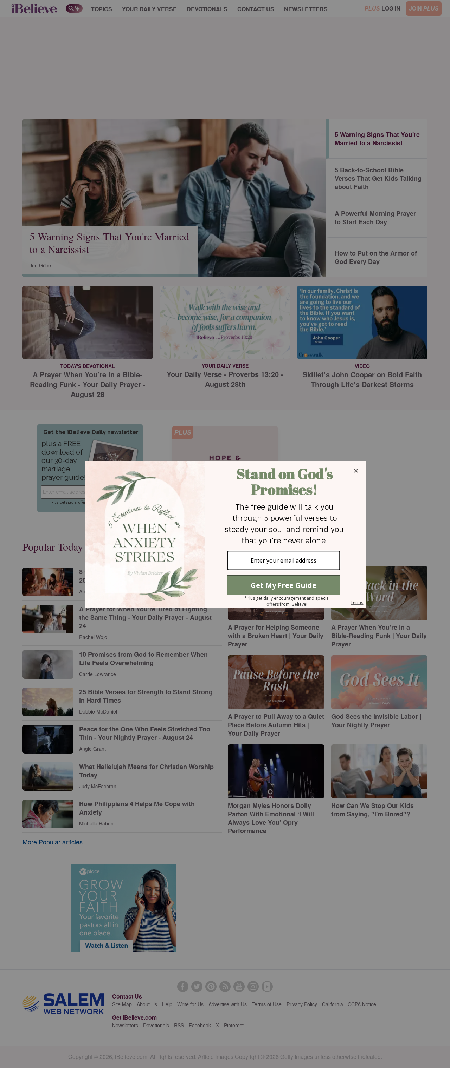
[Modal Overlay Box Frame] (225, 534)
